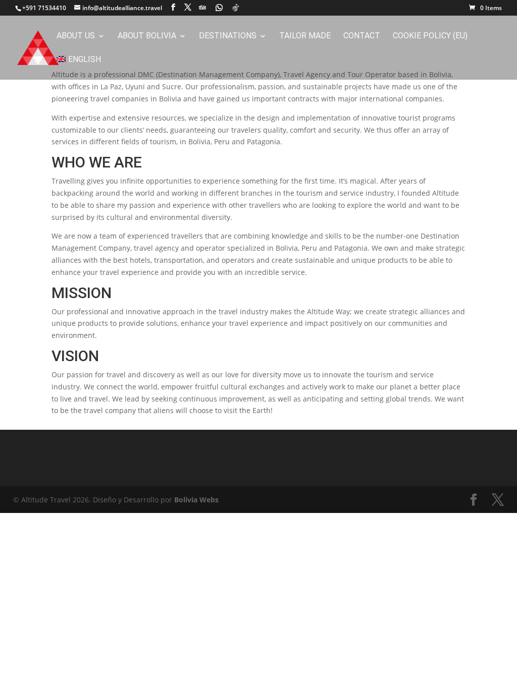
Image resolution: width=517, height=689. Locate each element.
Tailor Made (305, 36)
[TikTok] (235, 7)
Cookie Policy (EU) (430, 36)
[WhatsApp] (219, 7)
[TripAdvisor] (202, 7)
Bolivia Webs (196, 499)
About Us (76, 36)
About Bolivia (147, 36)
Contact (361, 36)
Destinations (227, 36)
